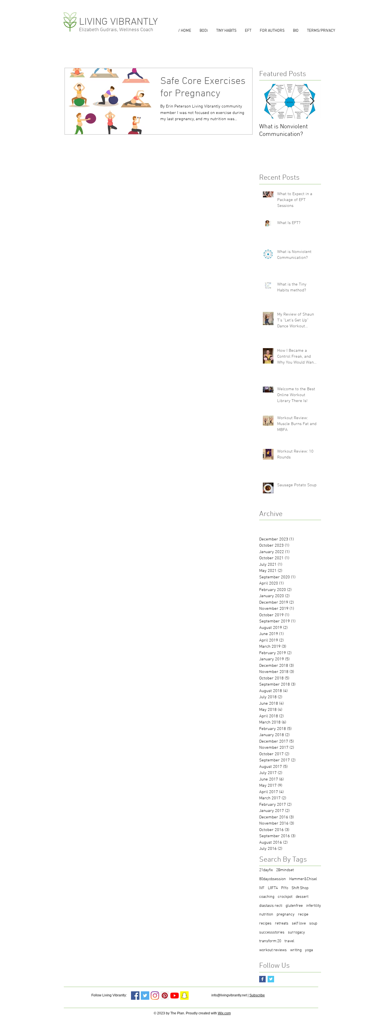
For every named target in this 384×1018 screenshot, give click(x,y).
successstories (271, 932)
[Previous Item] (268, 101)
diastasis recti (270, 905)
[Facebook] (135, 995)
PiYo (284, 888)
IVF (262, 888)
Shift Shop (300, 888)
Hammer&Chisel (303, 879)
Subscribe (257, 995)
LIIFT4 (273, 888)
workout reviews (273, 950)
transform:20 (270, 941)
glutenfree (294, 905)
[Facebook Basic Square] (262, 979)
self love (299, 923)
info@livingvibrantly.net (229, 995)
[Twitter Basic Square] (271, 979)
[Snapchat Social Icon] (184, 995)
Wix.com (224, 1013)
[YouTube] (174, 995)
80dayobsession (272, 879)
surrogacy (296, 932)
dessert (302, 896)
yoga (309, 950)
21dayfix (266, 870)
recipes (265, 923)
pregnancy (286, 914)
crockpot (285, 896)
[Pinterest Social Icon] (165, 995)
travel (289, 941)
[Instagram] (155, 995)
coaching (266, 896)
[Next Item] (312, 101)
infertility (313, 905)
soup (313, 923)
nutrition (266, 914)
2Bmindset (285, 870)
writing (296, 950)
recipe (303, 914)
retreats (281, 923)
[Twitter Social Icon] (145, 995)
